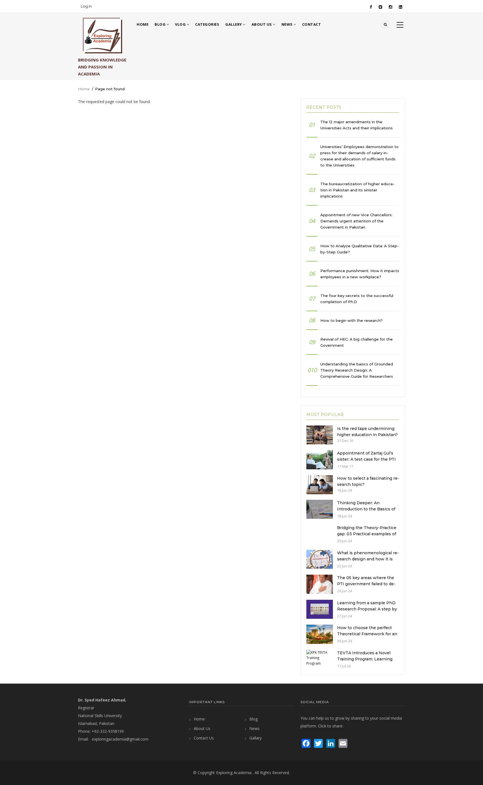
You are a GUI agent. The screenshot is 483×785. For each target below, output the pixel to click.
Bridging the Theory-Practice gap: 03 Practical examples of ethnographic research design (367, 534)
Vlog (181, 24)
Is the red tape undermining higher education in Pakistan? (367, 431)
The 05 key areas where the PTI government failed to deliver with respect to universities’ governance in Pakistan (367, 587)
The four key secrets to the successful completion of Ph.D (356, 298)
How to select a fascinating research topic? (368, 481)
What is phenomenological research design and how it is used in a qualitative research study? (368, 562)
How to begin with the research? (351, 320)
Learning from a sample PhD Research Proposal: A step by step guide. (367, 609)
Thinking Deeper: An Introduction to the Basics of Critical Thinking (366, 509)
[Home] (102, 35)
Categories (207, 24)
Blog (161, 24)
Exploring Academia (234, 772)
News (287, 24)
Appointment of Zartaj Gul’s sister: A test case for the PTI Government (366, 459)
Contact (311, 24)
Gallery (234, 24)
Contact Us (204, 738)
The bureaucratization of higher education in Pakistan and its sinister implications (357, 190)
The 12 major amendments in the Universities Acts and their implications (356, 125)
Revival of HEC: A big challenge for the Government (356, 342)
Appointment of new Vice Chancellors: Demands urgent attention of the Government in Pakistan (356, 221)
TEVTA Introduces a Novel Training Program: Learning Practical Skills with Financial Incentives (366, 662)
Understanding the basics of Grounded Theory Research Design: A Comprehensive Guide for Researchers (356, 370)
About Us (262, 24)
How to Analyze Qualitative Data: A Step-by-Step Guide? (359, 249)
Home (142, 24)
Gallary (255, 738)
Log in (86, 6)
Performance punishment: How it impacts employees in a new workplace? (359, 273)
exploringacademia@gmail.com (120, 739)
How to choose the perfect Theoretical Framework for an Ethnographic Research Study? (367, 637)
